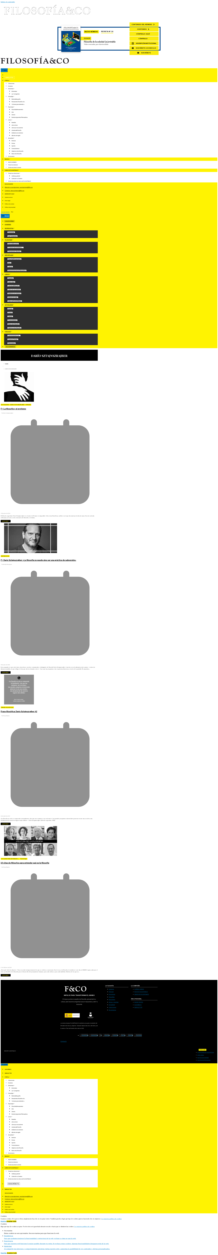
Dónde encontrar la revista (14, 167)
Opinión (13, 146)
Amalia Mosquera (7, 564)
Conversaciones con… (14, 335)
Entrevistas (11, 88)
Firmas (13, 143)
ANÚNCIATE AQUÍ (9, 194)
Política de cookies (9, 204)
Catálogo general (16, 176)
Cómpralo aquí (143, 34)
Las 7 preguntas (16, 94)
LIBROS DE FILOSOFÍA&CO (11, 170)
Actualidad (11, 138)
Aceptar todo (11, 1221)
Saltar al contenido (8, 2)
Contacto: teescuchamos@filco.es (14, 190)
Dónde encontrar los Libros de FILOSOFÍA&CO (19, 181)
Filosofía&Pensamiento (17, 109)
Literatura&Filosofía (16, 130)
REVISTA (7, 159)
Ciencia (13, 114)
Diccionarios (11, 156)
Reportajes (11, 107)
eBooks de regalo (16, 135)
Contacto (63, 1041)
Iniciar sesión (9, 184)
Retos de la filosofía (16, 153)
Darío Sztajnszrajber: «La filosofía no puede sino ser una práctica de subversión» (38, 560)
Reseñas (14, 122)
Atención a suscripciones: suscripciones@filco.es (19, 187)
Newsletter (9, 77)
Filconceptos (11, 343)
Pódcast (8, 331)
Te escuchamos (15, 148)
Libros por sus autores (17, 127)
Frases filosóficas (7, 707)
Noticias (14, 140)
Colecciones (11, 83)
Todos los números (13, 165)
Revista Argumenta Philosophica (20, 117)
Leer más (5, 521)
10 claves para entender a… (18, 104)
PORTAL (7, 80)
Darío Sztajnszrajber (17, 404)
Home (6, 363)
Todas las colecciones (13, 173)
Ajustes (4, 1221)
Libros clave (15, 125)
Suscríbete (9, 75)
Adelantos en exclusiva (17, 133)
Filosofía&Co (6, 715)
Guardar (4, 1253)
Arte (13, 112)
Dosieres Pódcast (13, 339)
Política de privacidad (10, 207)
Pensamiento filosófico (14, 251)
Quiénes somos (9, 197)
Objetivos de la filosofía (17, 151)
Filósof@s (10, 96)
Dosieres (10, 86)
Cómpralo (143, 38)
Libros (9, 120)
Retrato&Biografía (16, 99)
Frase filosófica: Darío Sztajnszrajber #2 (19, 711)
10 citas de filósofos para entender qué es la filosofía (25, 863)
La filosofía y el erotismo (13, 409)
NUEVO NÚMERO (12, 162)
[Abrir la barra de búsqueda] (12, 212)
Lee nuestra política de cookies (111, 1219)
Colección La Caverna (17, 178)
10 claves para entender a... (10, 858)
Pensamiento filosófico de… (18, 101)
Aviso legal (7, 200)
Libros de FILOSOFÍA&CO (14, 301)
